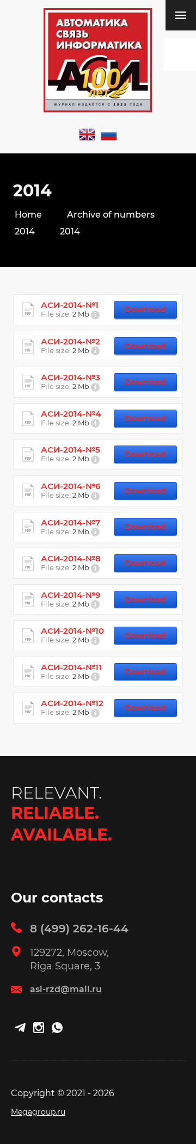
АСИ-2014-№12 (72, 703)
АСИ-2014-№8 (71, 559)
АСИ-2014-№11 (71, 667)
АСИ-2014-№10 (72, 631)
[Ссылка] (87, 134)
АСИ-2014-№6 (70, 486)
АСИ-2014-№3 (70, 377)
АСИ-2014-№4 (71, 414)
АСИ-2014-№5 (70, 450)
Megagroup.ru (38, 1112)
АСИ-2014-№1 (70, 305)
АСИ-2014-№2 (70, 342)
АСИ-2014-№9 (70, 595)
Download (145, 309)
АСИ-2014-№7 (70, 523)
